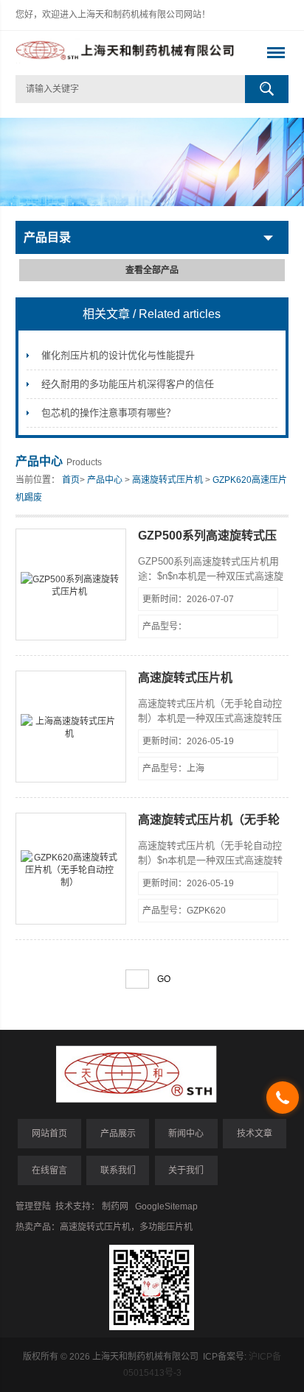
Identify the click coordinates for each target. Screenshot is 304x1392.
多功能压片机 (166, 1227)
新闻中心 (186, 1133)
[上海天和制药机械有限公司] (125, 53)
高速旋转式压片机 (167, 480)
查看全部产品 (152, 270)
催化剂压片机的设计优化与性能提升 (118, 355)
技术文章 (254, 1133)
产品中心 (104, 480)
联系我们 (118, 1170)
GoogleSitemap (166, 1206)
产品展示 (118, 1133)
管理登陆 (33, 1206)
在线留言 (49, 1170)
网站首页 (49, 1133)
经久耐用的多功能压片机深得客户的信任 (127, 383)
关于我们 (186, 1170)
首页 (71, 480)
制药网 (115, 1206)
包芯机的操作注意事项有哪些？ (108, 412)
